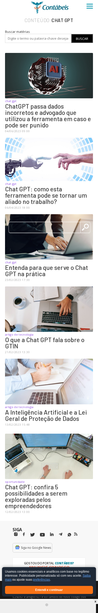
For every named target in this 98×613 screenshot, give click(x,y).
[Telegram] (60, 535)
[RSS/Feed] (76, 534)
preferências (41, 580)
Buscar (82, 38)
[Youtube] (42, 534)
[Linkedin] (51, 534)
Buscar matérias (17, 31)
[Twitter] (32, 534)
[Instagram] (16, 534)
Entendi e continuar (49, 590)
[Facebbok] (23, 534)
